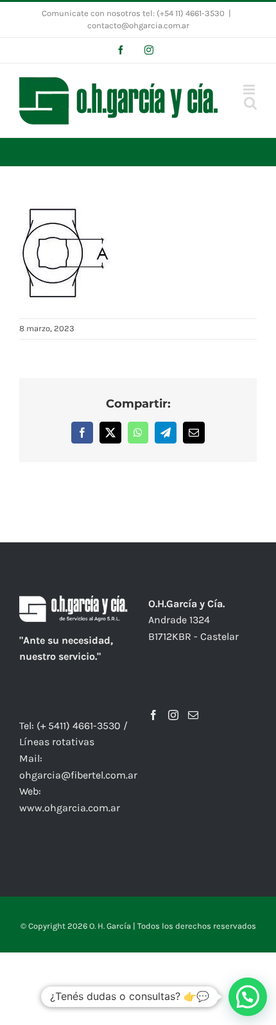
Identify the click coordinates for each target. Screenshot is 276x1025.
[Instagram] (173, 715)
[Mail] (193, 715)
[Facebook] (153, 715)
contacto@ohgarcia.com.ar (138, 25)
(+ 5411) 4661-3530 (79, 725)
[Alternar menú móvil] (250, 89)
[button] (248, 997)
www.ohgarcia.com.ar (69, 808)
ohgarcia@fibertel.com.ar (78, 775)
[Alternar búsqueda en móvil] (250, 103)
